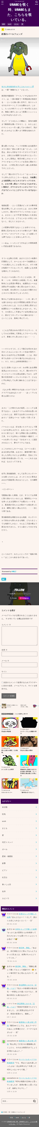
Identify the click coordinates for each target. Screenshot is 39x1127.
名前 (4, 650)
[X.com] (13, 598)
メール (5, 661)
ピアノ (4, 870)
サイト (4, 671)
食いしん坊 (6, 884)
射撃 (4, 863)
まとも (16, 24)
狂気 (3, 24)
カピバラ (5, 898)
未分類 (4, 807)
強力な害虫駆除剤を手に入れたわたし (17, 87)
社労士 (4, 877)
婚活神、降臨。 (25, 948)
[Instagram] (24, 598)
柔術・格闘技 (7, 856)
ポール (4, 849)
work (9, 24)
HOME (5, 1112)
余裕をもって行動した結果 (26, 929)
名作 (4, 891)
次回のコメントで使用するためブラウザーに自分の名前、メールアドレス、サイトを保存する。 (19, 685)
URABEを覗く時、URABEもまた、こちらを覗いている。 (19, 12)
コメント (6, 625)
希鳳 (13, 571)
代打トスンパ (7, 842)
